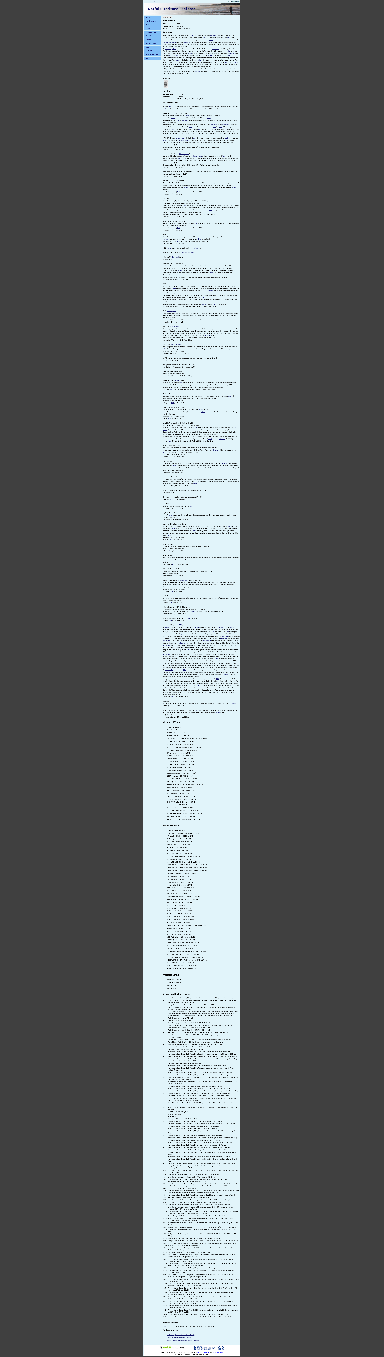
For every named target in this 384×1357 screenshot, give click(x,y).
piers (164, 140)
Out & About (150, 36)
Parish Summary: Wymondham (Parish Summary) (183, 1341)
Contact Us (149, 51)
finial (199, 239)
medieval (166, 42)
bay (194, 138)
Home (146, 1)
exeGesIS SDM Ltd (203, 1352)
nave (228, 38)
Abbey (194, 35)
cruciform (199, 60)
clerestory (216, 450)
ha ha (195, 484)
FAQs (147, 47)
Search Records (151, 21)
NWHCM (216, 304)
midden (234, 703)
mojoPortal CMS (218, 1352)
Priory (209, 118)
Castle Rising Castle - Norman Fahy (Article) (181, 1335)
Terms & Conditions (152, 54)
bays (220, 127)
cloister (194, 531)
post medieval (186, 252)
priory (171, 107)
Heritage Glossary (152, 43)
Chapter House (184, 154)
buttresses (225, 125)
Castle (204, 304)
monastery (213, 35)
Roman (169, 248)
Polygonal (214, 125)
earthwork (225, 636)
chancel (210, 55)
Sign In (155, 1)
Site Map (150, 1)
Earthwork (175, 257)
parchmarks (233, 627)
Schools (148, 40)
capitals (227, 138)
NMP (180, 625)
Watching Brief (171, 311)
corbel (202, 297)
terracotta (187, 618)
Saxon (204, 38)
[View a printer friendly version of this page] (234, 2)
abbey (174, 49)
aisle (170, 55)
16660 (165, 1326)
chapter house (181, 158)
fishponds (227, 674)
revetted (224, 463)
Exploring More (151, 32)
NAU (178, 192)
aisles (186, 120)
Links (147, 58)
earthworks (186, 42)
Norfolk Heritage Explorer (171, 9)
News (147, 25)
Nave (178, 120)
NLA (169, 360)
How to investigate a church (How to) (179, 1338)
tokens (193, 252)
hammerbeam (183, 140)
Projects (148, 28)
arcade (181, 138)
